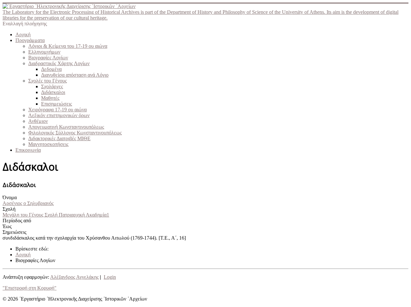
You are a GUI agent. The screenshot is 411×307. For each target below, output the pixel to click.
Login (110, 277)
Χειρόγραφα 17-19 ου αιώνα (57, 109)
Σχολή (9, 209)
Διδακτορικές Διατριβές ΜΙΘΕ (59, 138)
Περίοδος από (17, 220)
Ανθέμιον (38, 121)
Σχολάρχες (52, 86)
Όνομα (10, 197)
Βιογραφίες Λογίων (48, 57)
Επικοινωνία (28, 150)
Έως (7, 226)
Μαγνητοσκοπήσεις (48, 144)
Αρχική (23, 34)
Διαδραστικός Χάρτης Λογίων (59, 63)
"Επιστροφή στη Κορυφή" (30, 288)
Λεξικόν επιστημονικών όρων (59, 115)
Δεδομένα (51, 69)
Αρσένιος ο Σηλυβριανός (28, 203)
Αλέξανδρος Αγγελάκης (74, 277)
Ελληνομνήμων (44, 52)
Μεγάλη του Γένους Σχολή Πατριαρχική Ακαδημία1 (56, 214)
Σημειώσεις (14, 232)
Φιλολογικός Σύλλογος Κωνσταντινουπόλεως (75, 132)
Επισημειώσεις (56, 104)
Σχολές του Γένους (47, 80)
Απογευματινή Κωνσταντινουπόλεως (66, 127)
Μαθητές (50, 98)
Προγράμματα (30, 40)
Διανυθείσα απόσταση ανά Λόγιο (75, 75)
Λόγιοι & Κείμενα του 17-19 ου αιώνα (67, 46)
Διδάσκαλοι (53, 92)
